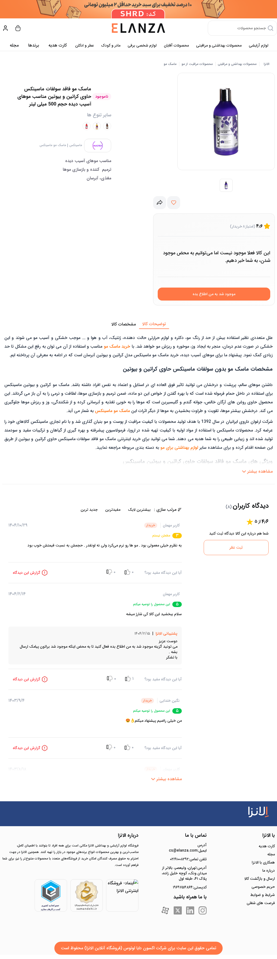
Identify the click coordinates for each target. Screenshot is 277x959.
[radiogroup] (81, 510)
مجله (14, 45)
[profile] (5, 28)
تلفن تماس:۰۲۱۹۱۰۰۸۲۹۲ (188, 859)
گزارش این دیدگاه (26, 573)
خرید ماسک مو (117, 346)
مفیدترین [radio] (112, 510)
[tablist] (138, 324)
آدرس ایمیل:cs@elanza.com (188, 847)
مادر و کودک (110, 45)
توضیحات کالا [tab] (154, 324)
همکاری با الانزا (263, 862)
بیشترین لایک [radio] (139, 510)
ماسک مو (170, 64)
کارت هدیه (267, 846)
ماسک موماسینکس (52, 145)
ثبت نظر (236, 548)
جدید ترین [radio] (89, 510)
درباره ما (268, 870)
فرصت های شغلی (261, 903)
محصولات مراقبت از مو (197, 64)
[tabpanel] (138, 402)
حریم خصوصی (263, 886)
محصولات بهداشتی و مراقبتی (219, 45)
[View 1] (226, 185)
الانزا (266, 64)
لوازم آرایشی (258, 45)
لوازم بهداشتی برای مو (179, 447)
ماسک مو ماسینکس (112, 410)
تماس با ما (196, 835)
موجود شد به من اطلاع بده (214, 294)
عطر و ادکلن (84, 45)
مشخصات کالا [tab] (123, 324)
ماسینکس (75, 145)
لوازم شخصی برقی (142, 45)
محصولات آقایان (176, 45)
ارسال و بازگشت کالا (259, 878)
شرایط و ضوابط (262, 895)
